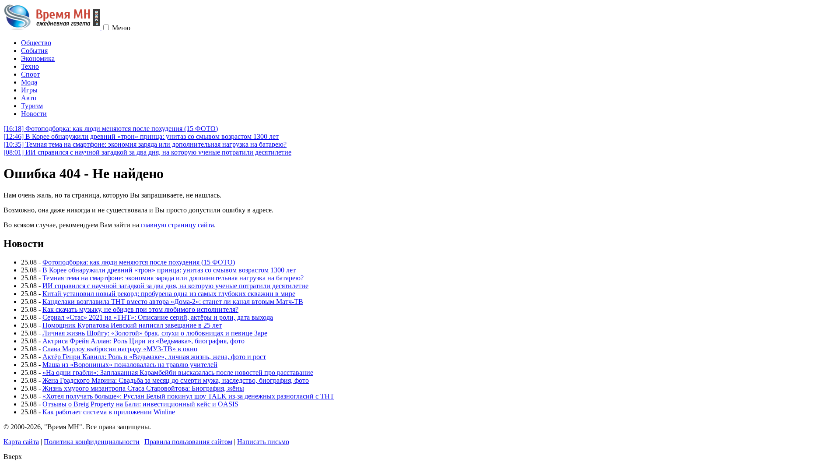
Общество (36, 42)
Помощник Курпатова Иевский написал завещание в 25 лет (132, 325)
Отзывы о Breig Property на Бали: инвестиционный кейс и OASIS (140, 404)
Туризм (32, 105)
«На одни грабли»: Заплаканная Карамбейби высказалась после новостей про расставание (177, 372)
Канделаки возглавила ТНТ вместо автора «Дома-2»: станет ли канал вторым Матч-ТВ (172, 301)
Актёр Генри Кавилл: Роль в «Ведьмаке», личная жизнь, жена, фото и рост (154, 356)
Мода (29, 82)
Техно (30, 66)
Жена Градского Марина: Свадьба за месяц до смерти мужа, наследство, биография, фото (175, 380)
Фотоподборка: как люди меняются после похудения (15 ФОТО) (111, 128)
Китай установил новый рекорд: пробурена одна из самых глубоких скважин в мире (168, 293)
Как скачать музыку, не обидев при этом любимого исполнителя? (140, 309)
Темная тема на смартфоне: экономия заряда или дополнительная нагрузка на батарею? (145, 144)
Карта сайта (21, 441)
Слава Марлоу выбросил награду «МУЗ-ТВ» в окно (119, 349)
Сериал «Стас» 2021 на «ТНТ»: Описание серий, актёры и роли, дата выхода (157, 317)
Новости (34, 113)
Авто (28, 98)
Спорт (30, 74)
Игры (29, 90)
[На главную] (53, 28)
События (34, 50)
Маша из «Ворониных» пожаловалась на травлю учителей (129, 364)
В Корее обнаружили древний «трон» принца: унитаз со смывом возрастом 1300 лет (141, 136)
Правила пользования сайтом (188, 441)
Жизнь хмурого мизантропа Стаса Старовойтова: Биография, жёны (143, 388)
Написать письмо (263, 441)
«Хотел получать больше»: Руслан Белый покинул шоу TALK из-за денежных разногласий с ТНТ (188, 396)
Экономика (38, 58)
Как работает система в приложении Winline (108, 412)
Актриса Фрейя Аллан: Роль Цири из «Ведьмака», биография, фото (143, 341)
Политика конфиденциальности (92, 441)
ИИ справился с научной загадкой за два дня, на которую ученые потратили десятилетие (147, 152)
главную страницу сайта (177, 225)
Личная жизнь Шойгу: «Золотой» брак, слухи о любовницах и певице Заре (154, 333)
